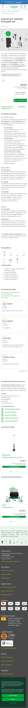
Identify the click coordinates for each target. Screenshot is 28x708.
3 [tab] (13, 50)
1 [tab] (9, 50)
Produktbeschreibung (6, 106)
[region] (13, 692)
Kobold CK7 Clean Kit (7, 507)
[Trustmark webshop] (8, 636)
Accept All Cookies (13, 695)
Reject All (13, 699)
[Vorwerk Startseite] (14, 7)
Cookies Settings (13, 703)
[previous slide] (2, 39)
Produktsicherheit (5, 108)
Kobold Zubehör (15, 11)
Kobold (9, 11)
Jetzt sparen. (18, 2)
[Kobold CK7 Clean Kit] (14, 493)
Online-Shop (3, 11)
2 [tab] (11, 50)
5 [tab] (17, 50)
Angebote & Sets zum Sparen (8, 13)
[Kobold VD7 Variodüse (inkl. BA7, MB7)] (14, 443)
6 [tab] (19, 50)
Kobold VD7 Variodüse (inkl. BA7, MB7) (12, 457)
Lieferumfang (21, 106)
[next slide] (26, 39)
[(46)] (3, 26)
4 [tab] (15, 50)
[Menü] (12, 641)
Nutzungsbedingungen (7, 294)
